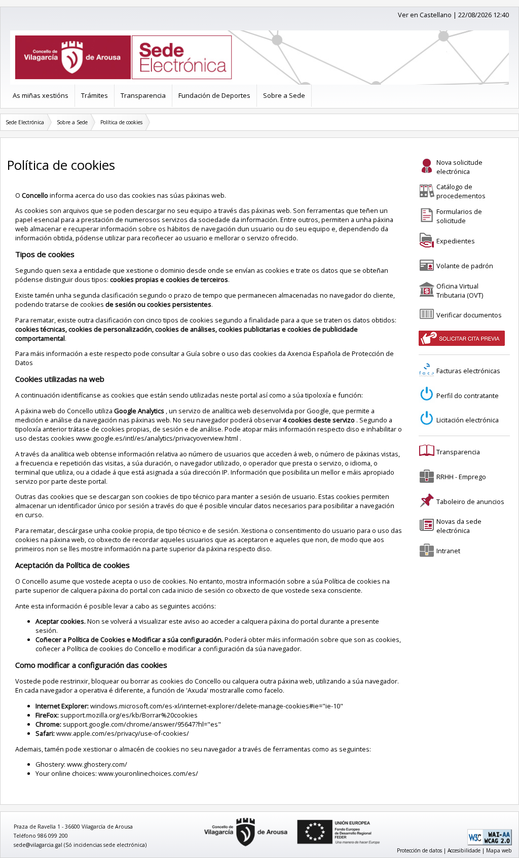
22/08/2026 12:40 (483, 14)
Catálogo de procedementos (461, 191)
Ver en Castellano (425, 14)
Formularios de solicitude (459, 216)
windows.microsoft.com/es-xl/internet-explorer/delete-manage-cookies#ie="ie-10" (216, 705)
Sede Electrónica (25, 122)
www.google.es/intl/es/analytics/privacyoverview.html (158, 438)
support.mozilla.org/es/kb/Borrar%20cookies (129, 715)
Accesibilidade (464, 850)
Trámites (94, 95)
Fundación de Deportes (214, 95)
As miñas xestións (40, 95)
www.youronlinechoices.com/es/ (148, 773)
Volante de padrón (464, 265)
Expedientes (455, 240)
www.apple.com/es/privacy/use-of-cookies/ (122, 733)
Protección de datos (419, 850)
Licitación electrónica (467, 419)
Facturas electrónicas (468, 370)
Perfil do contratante (467, 395)
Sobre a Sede (284, 95)
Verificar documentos (469, 314)
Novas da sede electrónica (458, 526)
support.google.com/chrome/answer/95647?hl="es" (142, 724)
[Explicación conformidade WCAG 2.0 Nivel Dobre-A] (489, 843)
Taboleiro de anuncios (470, 501)
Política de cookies (121, 122)
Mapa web (499, 850)
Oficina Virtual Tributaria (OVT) (459, 290)
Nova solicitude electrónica (459, 167)
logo (200, 818)
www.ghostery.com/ (97, 764)
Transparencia (143, 95)
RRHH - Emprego (461, 476)
